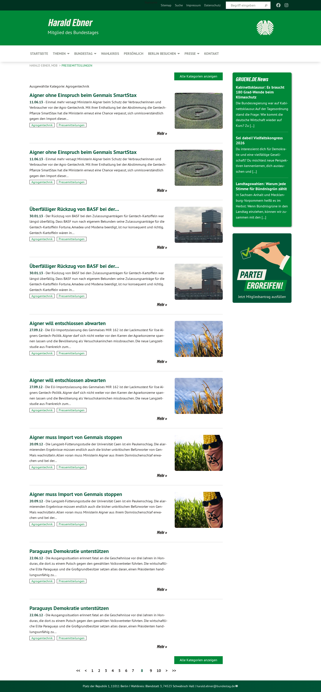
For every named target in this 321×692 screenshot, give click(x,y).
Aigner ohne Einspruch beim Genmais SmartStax (83, 95)
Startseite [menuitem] (151, 2)
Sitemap (166, 5)
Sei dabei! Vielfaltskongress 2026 (259, 140)
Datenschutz (212, 5)
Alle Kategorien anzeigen (198, 76)
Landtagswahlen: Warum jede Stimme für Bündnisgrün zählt (261, 186)
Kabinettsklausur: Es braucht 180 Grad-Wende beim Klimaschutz (260, 92)
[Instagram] (286, 5)
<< (78, 670)
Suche (179, 5)
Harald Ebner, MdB (43, 65)
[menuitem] (166, 5)
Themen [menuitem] (59, 53)
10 (159, 670)
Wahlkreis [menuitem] (110, 53)
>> (174, 670)
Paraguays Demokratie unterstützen (69, 551)
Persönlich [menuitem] (133, 53)
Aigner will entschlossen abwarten (67, 323)
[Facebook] (278, 5)
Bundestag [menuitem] (83, 53)
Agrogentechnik (42, 125)
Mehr (160, 133)
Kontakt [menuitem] (211, 53)
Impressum (193, 5)
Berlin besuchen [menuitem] (162, 53)
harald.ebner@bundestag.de (216, 686)
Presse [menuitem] (190, 53)
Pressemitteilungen (77, 65)
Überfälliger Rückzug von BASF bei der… (74, 209)
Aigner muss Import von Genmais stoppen (75, 437)
